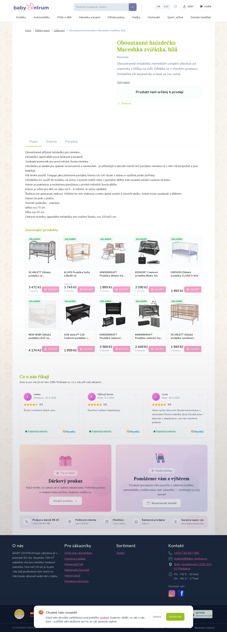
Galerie (51, 141)
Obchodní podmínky (153, 627)
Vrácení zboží (72, 576)
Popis (33, 141)
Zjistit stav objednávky (78, 553)
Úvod (28, 30)
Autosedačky (42, 17)
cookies (104, 618)
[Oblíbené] (175, 6)
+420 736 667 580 (186, 553)
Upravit (157, 616)
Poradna (71, 141)
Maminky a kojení (89, 17)
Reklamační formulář (76, 570)
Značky (120, 553)
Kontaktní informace (76, 581)
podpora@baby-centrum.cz (190, 559)
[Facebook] (181, 593)
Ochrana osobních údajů (179, 627)
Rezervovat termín (164, 503)
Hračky (136, 17)
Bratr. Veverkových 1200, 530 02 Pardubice (193, 566)
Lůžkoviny (59, 30)
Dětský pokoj (116, 17)
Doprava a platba (74, 559)
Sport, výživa (175, 17)
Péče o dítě (64, 17)
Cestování (154, 17)
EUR (166, 6)
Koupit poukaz (63, 501)
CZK (158, 6)
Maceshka (122, 57)
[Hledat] (133, 7)
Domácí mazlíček (200, 17)
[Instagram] (171, 593)
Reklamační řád (73, 564)
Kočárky (21, 17)
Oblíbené (126, 103)
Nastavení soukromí (205, 627)
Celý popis (123, 82)
